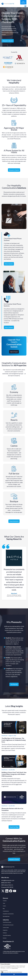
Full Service (14, 473)
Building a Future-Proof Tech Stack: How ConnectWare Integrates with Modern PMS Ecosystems (14, 774)
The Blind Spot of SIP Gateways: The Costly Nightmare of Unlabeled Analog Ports (14, 740)
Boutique (14, 501)
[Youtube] (14, 891)
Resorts (14, 420)
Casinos (14, 445)
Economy (14, 392)
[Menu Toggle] (25, 6)
